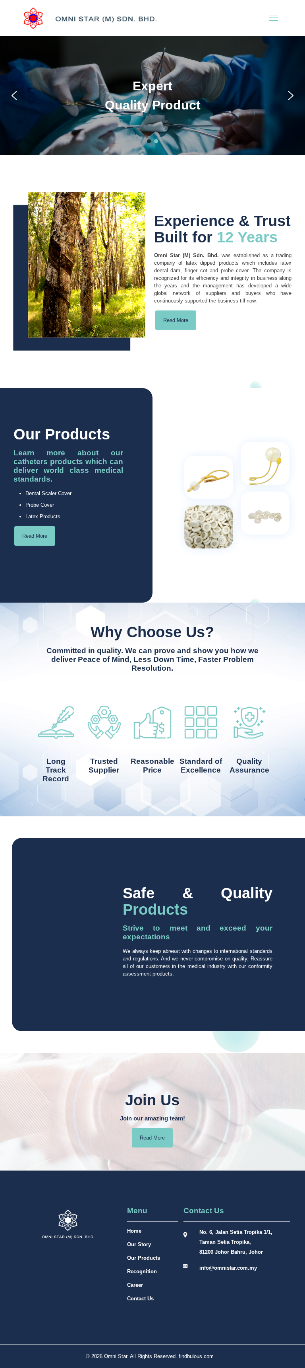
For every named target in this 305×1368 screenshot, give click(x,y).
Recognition (142, 1271)
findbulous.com (196, 1356)
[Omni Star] (89, 18)
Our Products (143, 1258)
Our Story (139, 1244)
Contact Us (140, 1299)
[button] (14, 95)
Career (135, 1285)
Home (134, 1231)
